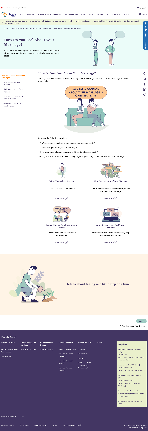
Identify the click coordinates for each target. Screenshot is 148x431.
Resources (81, 358)
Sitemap (54, 425)
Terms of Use (24, 425)
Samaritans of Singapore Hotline (129, 375)
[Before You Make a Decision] (61, 170)
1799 (125, 21)
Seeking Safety (6, 356)
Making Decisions (27, 14)
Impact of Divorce (96, 14)
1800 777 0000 (123, 396)
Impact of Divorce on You (67, 349)
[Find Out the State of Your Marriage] (110, 170)
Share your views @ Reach (71, 425)
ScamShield (112, 21)
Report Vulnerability (7, 425)
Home (6, 28)
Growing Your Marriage (28, 349)
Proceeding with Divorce (75, 14)
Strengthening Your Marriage (49, 14)
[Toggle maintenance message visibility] (138, 8)
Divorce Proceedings (47, 349)
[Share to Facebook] (145, 84)
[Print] (145, 74)
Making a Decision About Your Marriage (38, 28)
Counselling (82, 349)
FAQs (22, 417)
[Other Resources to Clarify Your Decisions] (110, 214)
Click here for (146, 35)
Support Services (113, 14)
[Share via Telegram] (145, 95)
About (126, 14)
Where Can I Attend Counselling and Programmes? (84, 365)
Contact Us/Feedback (8, 417)
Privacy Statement (40, 425)
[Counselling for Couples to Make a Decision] (61, 214)
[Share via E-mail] (145, 79)
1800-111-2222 (123, 355)
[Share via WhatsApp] (145, 89)
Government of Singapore (138, 425)
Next (140, 321)
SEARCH (144, 14)
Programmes (82, 354)
